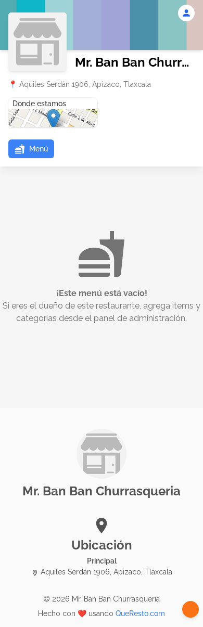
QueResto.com (140, 613)
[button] (31, 148)
